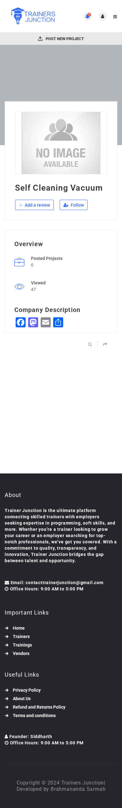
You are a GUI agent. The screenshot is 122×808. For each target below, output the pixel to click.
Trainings (22, 644)
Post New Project (64, 38)
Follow (77, 205)
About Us (22, 698)
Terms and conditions (34, 715)
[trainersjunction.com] (33, 16)
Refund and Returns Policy (39, 707)
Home (19, 628)
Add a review (37, 205)
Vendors (21, 653)
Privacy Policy (27, 690)
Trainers (21, 636)
